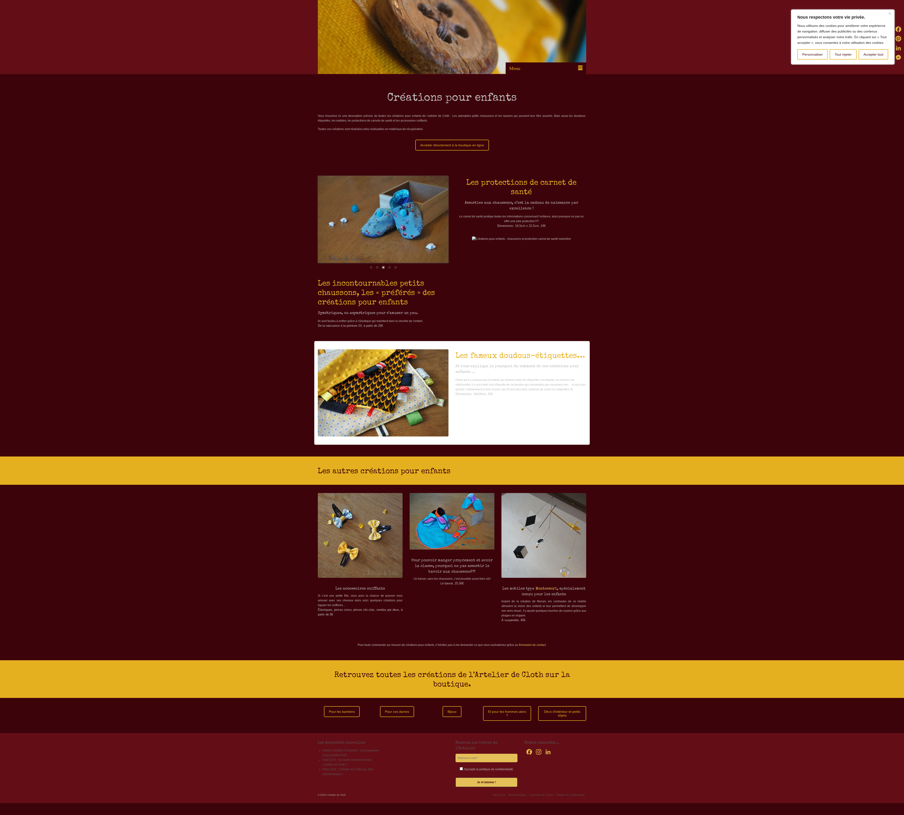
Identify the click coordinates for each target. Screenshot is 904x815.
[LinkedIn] (898, 48)
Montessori (546, 589)
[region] (843, 37)
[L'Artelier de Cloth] (452, 37)
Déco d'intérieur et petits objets (562, 713)
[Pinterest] (898, 38)
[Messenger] (898, 57)
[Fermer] (889, 13)
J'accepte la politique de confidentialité (488, 769)
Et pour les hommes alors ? (507, 713)
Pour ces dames (397, 711)
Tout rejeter (843, 54)
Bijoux (452, 711)
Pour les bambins (342, 711)
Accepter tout (873, 54)
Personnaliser (812, 54)
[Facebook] (898, 29)
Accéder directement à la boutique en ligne (452, 145)
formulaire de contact (532, 645)
